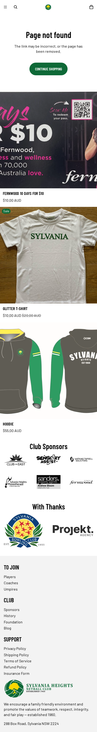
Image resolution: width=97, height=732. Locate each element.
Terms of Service (18, 661)
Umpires (11, 589)
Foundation (13, 621)
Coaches (11, 582)
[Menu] (5, 7)
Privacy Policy (15, 648)
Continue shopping (48, 69)
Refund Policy (15, 667)
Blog (7, 628)
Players (10, 576)
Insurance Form (16, 673)
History (10, 615)
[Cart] (91, 7)
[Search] (15, 7)
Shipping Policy (16, 654)
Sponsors (12, 609)
